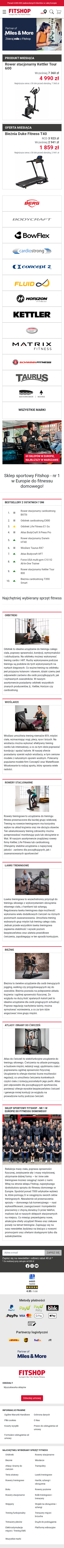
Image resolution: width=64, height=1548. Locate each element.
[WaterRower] (32, 379)
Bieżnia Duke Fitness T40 (26, 119)
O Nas (37, 1420)
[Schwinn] (32, 348)
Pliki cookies (10, 1420)
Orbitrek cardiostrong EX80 (35, 506)
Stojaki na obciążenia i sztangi (45, 1506)
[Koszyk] (59, 12)
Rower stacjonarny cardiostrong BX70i (38, 498)
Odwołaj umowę (32, 1398)
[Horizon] (32, 284)
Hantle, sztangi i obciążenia (42, 1482)
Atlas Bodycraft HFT (32, 539)
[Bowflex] (32, 221)
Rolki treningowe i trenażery (43, 1497)
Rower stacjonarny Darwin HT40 (35, 526)
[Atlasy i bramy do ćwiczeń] (32, 1026)
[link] (32, 428)
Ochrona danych (42, 1414)
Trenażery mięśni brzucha (43, 1515)
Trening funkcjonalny (15, 1513)
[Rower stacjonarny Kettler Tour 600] (32, 88)
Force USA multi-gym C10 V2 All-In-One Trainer (36, 547)
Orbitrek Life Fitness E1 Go (35, 512)
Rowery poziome (43, 1489)
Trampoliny (40, 1466)
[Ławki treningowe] (32, 867)
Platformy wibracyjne (45, 1527)
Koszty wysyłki (11, 1426)
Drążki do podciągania (45, 1522)
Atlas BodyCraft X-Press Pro (36, 518)
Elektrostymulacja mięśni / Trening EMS (15, 1529)
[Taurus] (32, 363)
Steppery (9, 1504)
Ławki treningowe (17, 851)
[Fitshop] (20, 11)
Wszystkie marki (13, 1539)
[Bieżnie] (32, 951)
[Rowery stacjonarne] (32, 784)
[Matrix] (32, 332)
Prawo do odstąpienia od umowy (46, 1428)
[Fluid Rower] (32, 268)
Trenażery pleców (13, 1522)
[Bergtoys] (32, 189)
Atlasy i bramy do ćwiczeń (22, 1010)
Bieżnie (9, 935)
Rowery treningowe (14, 1480)
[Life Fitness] (32, 316)
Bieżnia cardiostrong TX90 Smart (35, 566)
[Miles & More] (32, 1354)
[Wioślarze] (32, 703)
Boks (7, 1489)
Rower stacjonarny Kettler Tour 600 (31, 52)
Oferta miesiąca (18, 113)
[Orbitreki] (32, 617)
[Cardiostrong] (32, 237)
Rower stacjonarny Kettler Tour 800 (37, 557)
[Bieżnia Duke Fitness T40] (32, 157)
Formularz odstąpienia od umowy (16, 1437)
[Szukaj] (52, 12)
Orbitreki (11, 600)
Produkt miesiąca (19, 43)
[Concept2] (32, 252)
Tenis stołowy (11, 1474)
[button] (5, 27)
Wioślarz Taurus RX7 (32, 533)
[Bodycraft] (32, 205)
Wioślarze (12, 687)
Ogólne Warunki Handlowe (17, 1414)
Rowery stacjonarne (19, 768)
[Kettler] (32, 300)
